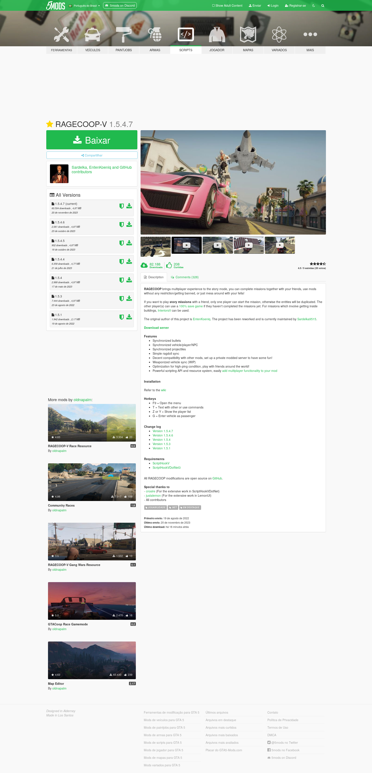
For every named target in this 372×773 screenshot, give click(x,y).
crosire (150, 491)
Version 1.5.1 (161, 448)
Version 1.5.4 (161, 439)
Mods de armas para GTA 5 (162, 735)
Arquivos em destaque (221, 720)
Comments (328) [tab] (186, 277)
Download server (156, 327)
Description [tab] (155, 277)
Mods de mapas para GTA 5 (163, 757)
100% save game (191, 306)
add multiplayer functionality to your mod (249, 370)
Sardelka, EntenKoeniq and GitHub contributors (102, 169)
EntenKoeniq (201, 319)
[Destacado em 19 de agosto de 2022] (49, 124)
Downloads (156, 267)
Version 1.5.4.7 (163, 431)
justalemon (153, 495)
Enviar (256, 5)
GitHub (217, 478)
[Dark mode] (313, 5)
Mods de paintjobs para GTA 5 (164, 727)
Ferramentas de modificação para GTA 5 (171, 712)
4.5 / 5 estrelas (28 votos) (312, 268)
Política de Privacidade (282, 720)
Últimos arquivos (217, 712)
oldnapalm (82, 399)
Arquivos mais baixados (222, 735)
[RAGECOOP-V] (233, 182)
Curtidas (178, 267)
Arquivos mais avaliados (222, 742)
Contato (272, 712)
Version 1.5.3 (161, 444)
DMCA (271, 735)
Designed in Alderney (60, 711)
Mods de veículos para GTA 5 (164, 720)
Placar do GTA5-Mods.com (224, 750)
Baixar (96, 139)
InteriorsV (164, 310)
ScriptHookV (161, 463)
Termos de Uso (277, 727)
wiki (163, 390)
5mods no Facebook (285, 750)
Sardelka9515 (306, 319)
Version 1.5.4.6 (163, 435)
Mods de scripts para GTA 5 (163, 742)
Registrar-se (297, 5)
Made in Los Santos (59, 715)
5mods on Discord (283, 757)
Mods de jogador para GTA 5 (163, 750)
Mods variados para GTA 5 (162, 765)
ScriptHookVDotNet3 (167, 467)
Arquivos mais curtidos (221, 727)
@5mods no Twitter (284, 742)
